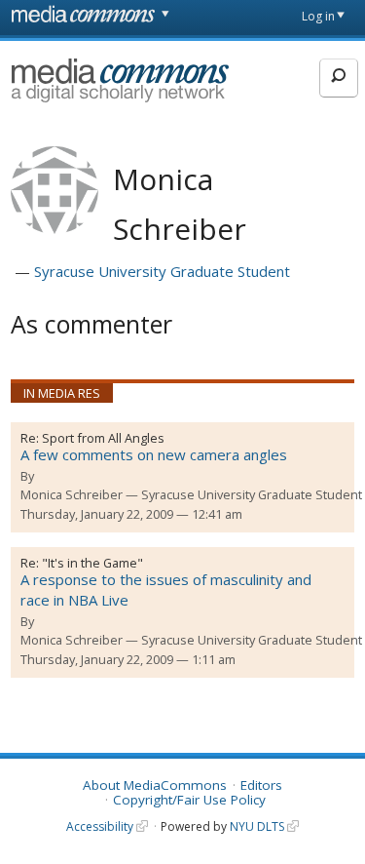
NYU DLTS (257, 826)
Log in (318, 16)
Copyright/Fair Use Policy (189, 799)
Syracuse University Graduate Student (162, 271)
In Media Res (61, 393)
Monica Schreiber (71, 494)
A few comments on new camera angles (153, 454)
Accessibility (99, 826)
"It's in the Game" (92, 562)
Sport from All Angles (103, 438)
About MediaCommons (155, 785)
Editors (261, 785)
